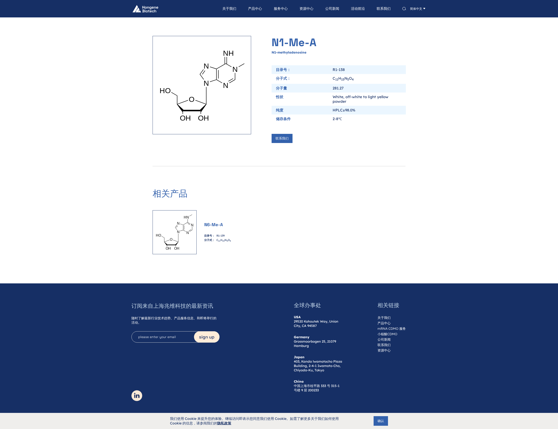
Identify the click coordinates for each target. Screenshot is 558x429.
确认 (381, 421)
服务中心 (281, 8)
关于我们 (229, 8)
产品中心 (255, 8)
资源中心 (306, 8)
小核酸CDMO (387, 334)
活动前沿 (358, 8)
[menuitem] (223, 8)
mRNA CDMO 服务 (392, 328)
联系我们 (384, 8)
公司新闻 (332, 8)
